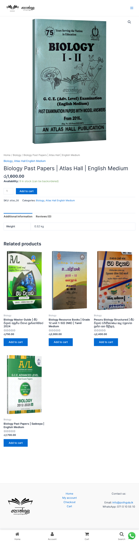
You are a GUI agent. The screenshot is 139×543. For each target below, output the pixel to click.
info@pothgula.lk (122, 502)
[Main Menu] (131, 8)
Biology (17, 155)
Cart (69, 506)
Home (7, 155)
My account (69, 497)
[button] (129, 22)
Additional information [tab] (18, 216)
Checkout (69, 502)
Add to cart (26, 191)
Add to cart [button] (16, 342)
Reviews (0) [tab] (43, 216)
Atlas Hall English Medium (30, 161)
